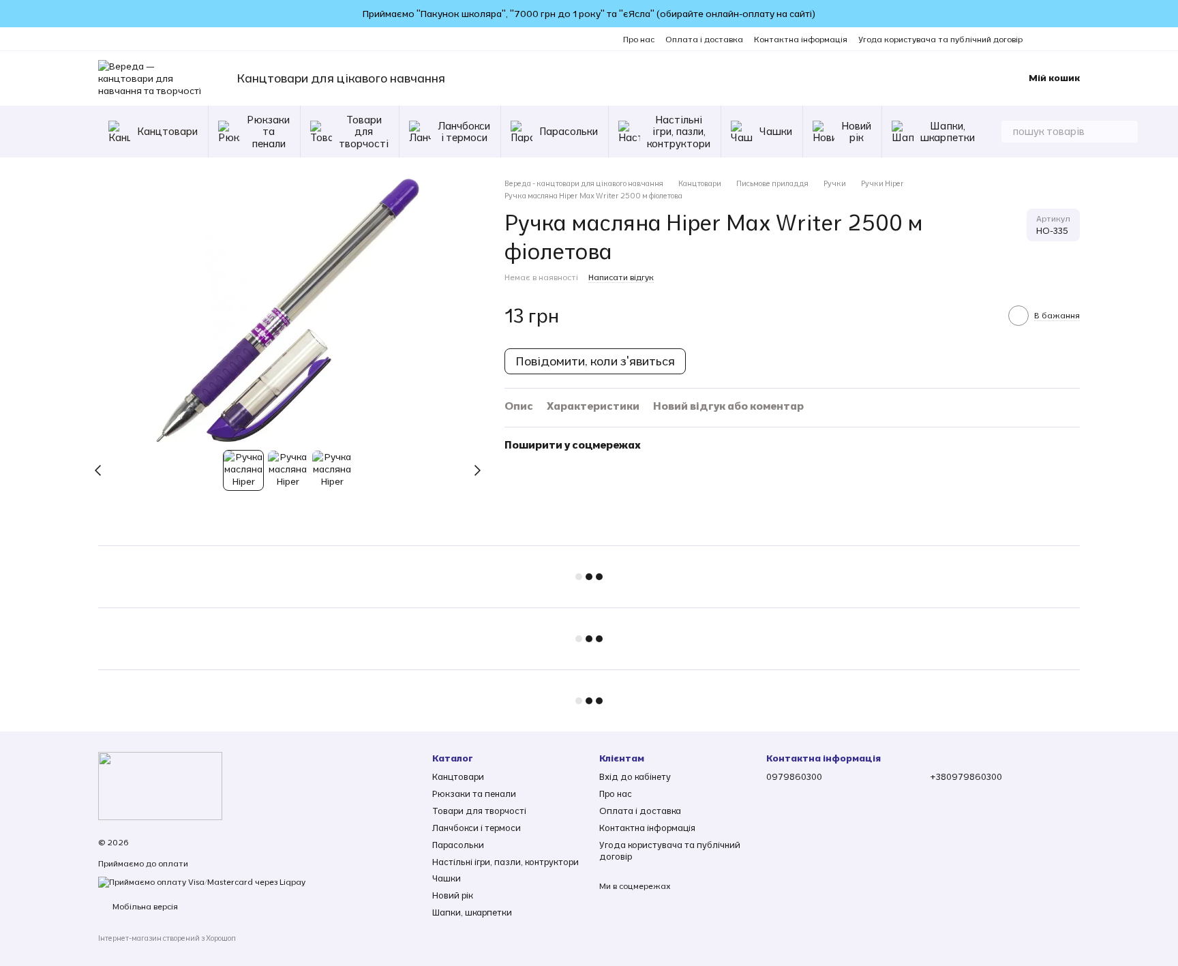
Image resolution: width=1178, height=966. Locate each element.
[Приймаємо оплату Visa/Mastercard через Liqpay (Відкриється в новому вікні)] (201, 881)
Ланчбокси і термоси (464, 131)
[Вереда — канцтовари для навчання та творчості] (160, 785)
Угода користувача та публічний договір (940, 39)
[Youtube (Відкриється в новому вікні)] (1074, 38)
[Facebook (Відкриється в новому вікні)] (1058, 38)
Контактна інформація (800, 39)
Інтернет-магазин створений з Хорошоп (167, 938)
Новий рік (856, 131)
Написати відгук (621, 277)
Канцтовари (167, 131)
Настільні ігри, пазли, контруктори (678, 131)
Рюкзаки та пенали (268, 131)
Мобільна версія (144, 906)
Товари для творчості (364, 131)
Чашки (775, 131)
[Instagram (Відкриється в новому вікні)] (1041, 38)
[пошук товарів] (1127, 131)
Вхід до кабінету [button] (635, 776)
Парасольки (568, 131)
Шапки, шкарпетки (947, 131)
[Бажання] (955, 78)
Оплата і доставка (704, 39)
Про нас (638, 39)
